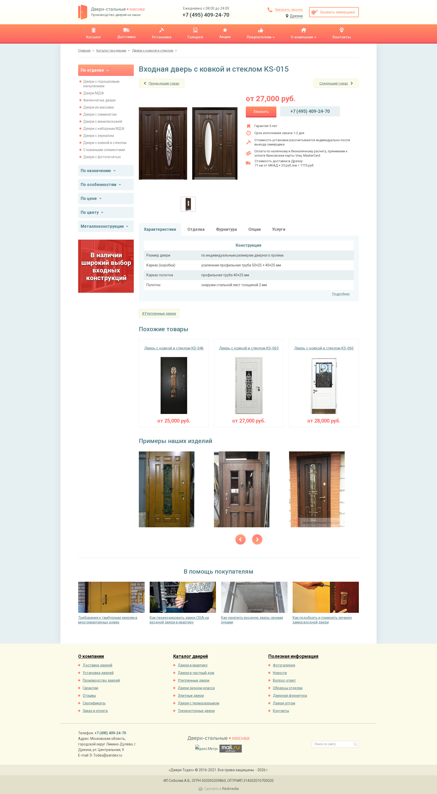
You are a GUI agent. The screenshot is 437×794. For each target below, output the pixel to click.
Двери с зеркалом (98, 136)
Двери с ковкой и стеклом (104, 143)
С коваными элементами (104, 150)
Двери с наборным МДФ (103, 129)
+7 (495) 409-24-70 (206, 15)
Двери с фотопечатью (102, 157)
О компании (91, 656)
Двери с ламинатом (100, 114)
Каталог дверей (190, 656)
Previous (240, 539)
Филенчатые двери (99, 100)
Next (257, 539)
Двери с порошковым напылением (101, 83)
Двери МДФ (93, 93)
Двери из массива (98, 107)
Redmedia (230, 789)
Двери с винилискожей (102, 121)
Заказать (261, 112)
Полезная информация (293, 656)
